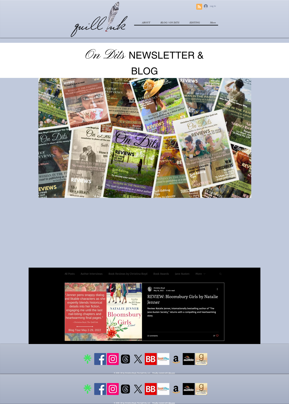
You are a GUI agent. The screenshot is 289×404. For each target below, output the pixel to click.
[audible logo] (189, 359)
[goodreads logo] (201, 359)
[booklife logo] (163, 359)
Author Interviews (92, 273)
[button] (220, 274)
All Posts (70, 273)
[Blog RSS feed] (199, 7)
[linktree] (87, 359)
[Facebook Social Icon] (100, 359)
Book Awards (161, 273)
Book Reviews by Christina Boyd (128, 273)
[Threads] (125, 359)
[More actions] (218, 289)
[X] (138, 359)
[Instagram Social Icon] (113, 359)
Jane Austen (182, 273)
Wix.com (171, 373)
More (199, 273)
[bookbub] (151, 359)
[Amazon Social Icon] (176, 359)
